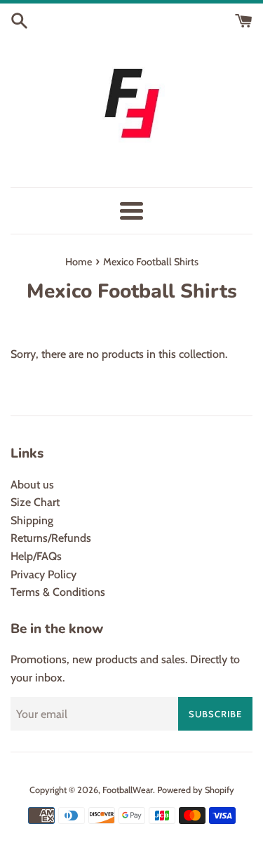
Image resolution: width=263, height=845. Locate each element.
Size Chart (35, 502)
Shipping (32, 520)
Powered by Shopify (195, 790)
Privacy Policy (43, 574)
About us (32, 484)
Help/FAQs (36, 556)
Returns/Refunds (51, 538)
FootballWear (127, 790)
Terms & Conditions (58, 592)
